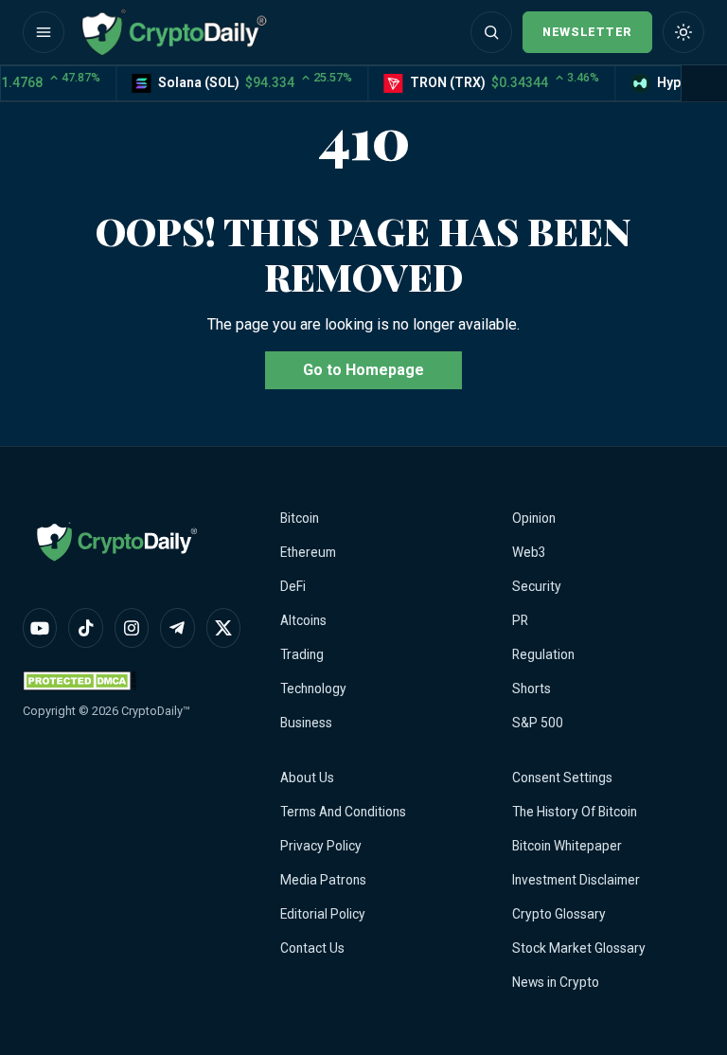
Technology (313, 688)
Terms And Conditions (343, 811)
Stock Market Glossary (579, 948)
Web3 (529, 552)
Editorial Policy (322, 913)
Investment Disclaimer (576, 879)
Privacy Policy (321, 845)
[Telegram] (177, 628)
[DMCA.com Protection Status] (79, 680)
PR (520, 620)
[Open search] (491, 32)
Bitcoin (299, 518)
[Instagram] (132, 628)
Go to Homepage (363, 370)
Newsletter (587, 32)
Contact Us (312, 948)
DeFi (293, 586)
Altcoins (303, 620)
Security (536, 586)
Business (306, 722)
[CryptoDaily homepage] (174, 32)
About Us (307, 777)
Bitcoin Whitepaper (567, 845)
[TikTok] (85, 628)
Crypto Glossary (559, 913)
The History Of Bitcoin (574, 811)
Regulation (543, 654)
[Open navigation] (43, 32)
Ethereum (308, 552)
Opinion (534, 518)
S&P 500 (537, 722)
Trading (302, 654)
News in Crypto (555, 982)
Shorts (531, 688)
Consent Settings (562, 777)
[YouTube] (40, 628)
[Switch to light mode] (683, 32)
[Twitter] (223, 628)
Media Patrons (323, 879)
